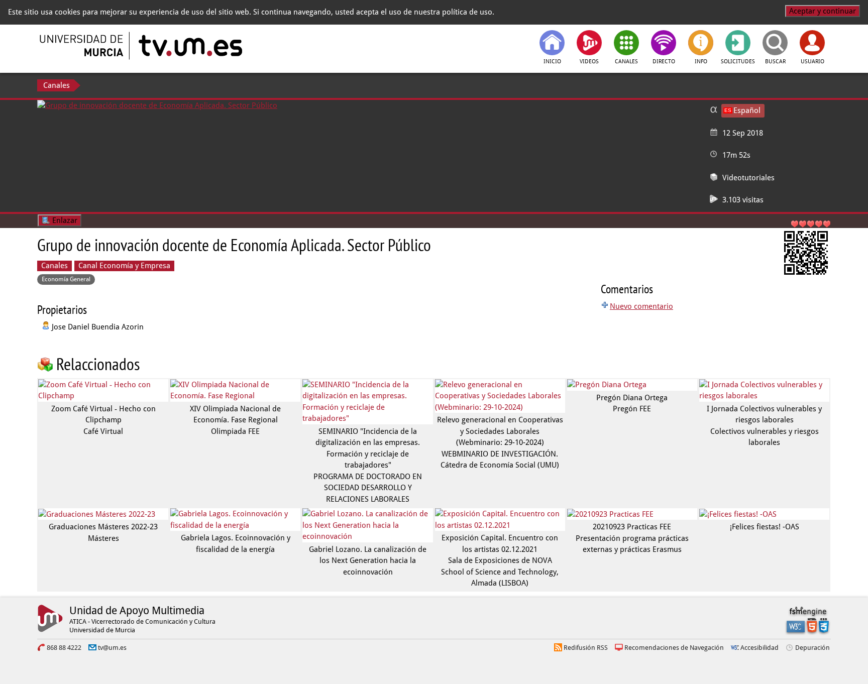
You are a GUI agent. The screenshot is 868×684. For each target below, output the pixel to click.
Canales (56, 85)
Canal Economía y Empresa (124, 265)
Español (747, 110)
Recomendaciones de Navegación (674, 647)
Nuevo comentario (641, 306)
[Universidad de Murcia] (82, 46)
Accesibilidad (759, 647)
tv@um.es (112, 647)
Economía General (66, 279)
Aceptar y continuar (822, 11)
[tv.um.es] (189, 46)
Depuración (812, 647)
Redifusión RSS (586, 647)
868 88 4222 (64, 647)
